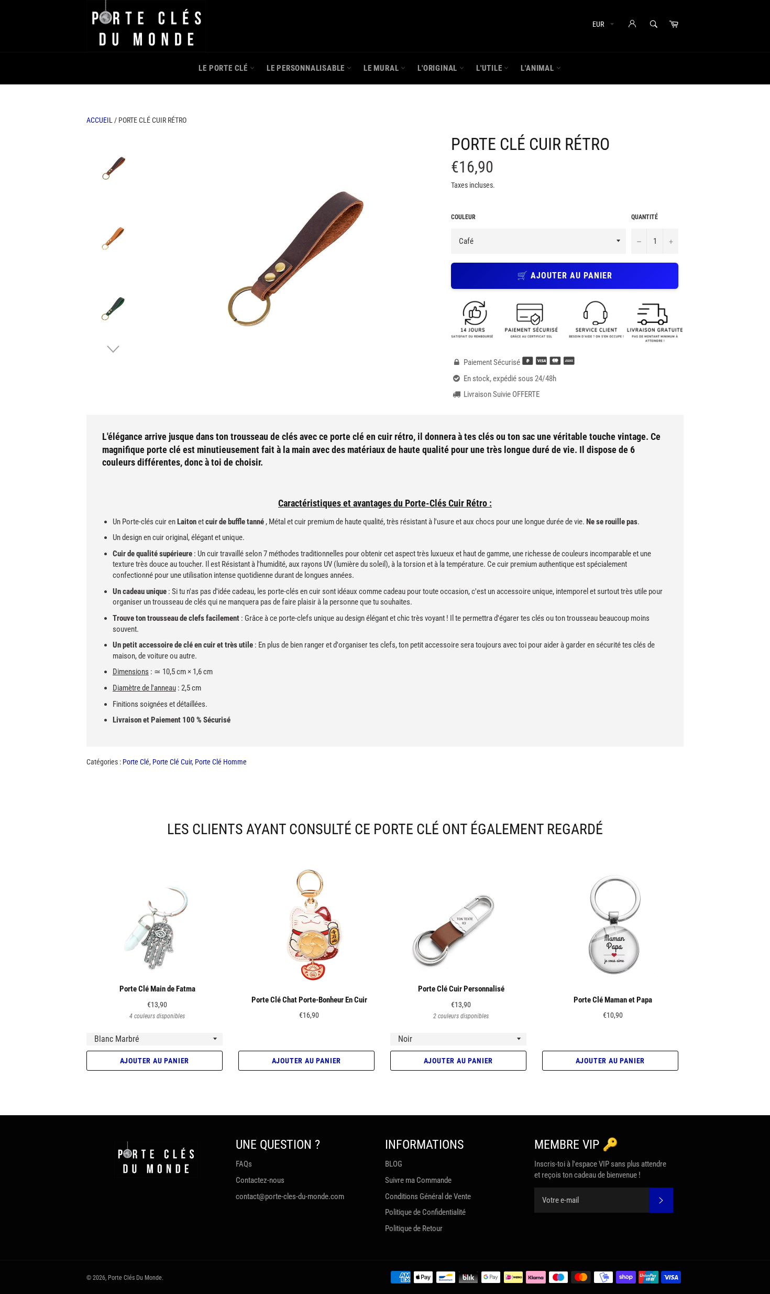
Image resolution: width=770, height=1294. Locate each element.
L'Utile (490, 68)
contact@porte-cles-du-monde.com (290, 1196)
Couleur (463, 217)
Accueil (99, 120)
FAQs (244, 1164)
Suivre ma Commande (418, 1180)
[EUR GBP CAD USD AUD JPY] (602, 26)
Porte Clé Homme (221, 762)
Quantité (644, 217)
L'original (438, 68)
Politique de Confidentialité (425, 1212)
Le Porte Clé (224, 68)
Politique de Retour (414, 1228)
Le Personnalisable (307, 68)
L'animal (538, 68)
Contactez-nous (260, 1180)
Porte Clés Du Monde (135, 1277)
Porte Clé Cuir (172, 762)
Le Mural (382, 68)
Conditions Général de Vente (428, 1196)
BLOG (393, 1164)
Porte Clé (136, 762)
